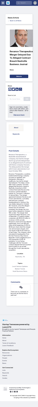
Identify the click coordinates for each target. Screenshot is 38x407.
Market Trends (20, 269)
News (4, 363)
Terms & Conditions (9, 343)
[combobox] (24, 3)
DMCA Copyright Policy (28, 395)
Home (4, 338)
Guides (4, 378)
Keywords (5, 373)
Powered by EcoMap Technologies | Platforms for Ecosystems (20, 388)
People (4, 358)
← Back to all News (14, 20)
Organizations (7, 355)
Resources (6, 353)
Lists (4, 370)
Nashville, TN (20, 256)
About (4, 340)
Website (19, 76)
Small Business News (20, 271)
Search (4, 375)
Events (4, 360)
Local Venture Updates (20, 266)
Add (27, 99)
